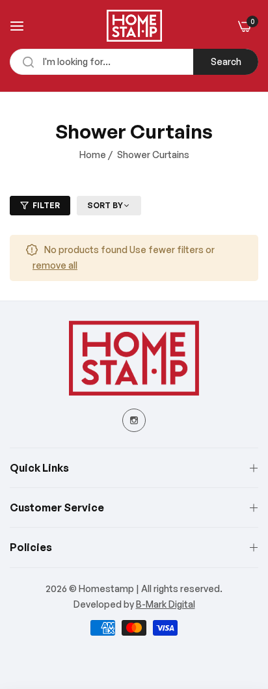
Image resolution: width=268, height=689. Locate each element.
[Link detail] (134, 420)
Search (226, 61)
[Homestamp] (134, 26)
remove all (55, 265)
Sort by (105, 205)
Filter (46, 205)
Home (92, 154)
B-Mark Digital (165, 604)
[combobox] (134, 62)
